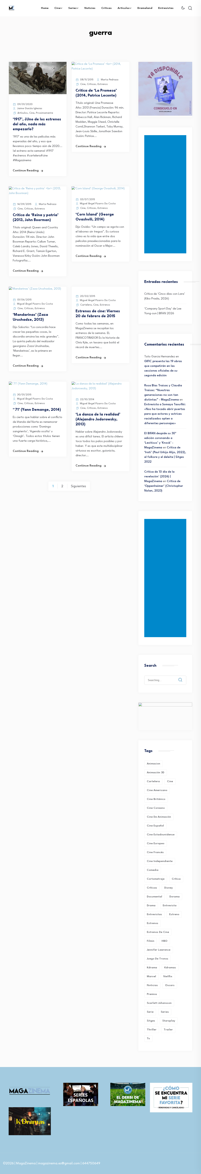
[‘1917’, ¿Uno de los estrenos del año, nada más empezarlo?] (38, 93)
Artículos (124, 8)
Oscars (170, 985)
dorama (174, 896)
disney (168, 887)
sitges (151, 1020)
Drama (151, 905)
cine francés (155, 852)
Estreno (174, 914)
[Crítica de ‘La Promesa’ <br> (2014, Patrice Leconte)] (100, 68)
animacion (153, 763)
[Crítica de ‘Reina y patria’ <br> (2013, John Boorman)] (38, 193)
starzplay (168, 1020)
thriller (151, 1029)
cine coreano (156, 808)
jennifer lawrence (158, 949)
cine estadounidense (161, 834)
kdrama (152, 967)
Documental (154, 896)
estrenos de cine (158, 932)
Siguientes (78, 486)
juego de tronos (157, 958)
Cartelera (86, 305)
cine (170, 781)
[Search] (183, 677)
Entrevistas (166, 8)
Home (44, 8)
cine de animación (159, 816)
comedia (152, 870)
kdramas (170, 967)
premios (152, 994)
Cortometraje (155, 878)
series (165, 1011)
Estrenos (103, 84)
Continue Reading (26, 170)
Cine (57, 8)
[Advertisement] (166, 194)
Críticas (106, 8)
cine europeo (155, 843)
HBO (164, 941)
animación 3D (155, 772)
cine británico (156, 799)
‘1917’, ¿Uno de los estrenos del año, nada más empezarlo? (37, 124)
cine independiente (160, 861)
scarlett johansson (159, 1003)
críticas (152, 887)
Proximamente (44, 113)
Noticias (89, 8)
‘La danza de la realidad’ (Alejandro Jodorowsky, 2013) (98, 419)
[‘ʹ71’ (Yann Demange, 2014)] (28, 383)
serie (150, 1011)
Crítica (176, 878)
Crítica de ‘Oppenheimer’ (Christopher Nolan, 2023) (163, 486)
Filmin (150, 941)
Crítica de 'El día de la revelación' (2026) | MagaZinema (159, 476)
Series (72, 8)
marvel (151, 976)
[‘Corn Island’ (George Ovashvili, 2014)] (98, 188)
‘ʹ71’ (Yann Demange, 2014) (37, 410)
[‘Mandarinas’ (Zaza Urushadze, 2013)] (35, 288)
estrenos (152, 923)
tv (148, 1038)
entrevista (169, 905)
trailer (168, 1029)
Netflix (167, 976)
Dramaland (144, 8)
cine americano (157, 790)
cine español (155, 825)
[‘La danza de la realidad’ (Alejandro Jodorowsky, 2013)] (100, 388)
